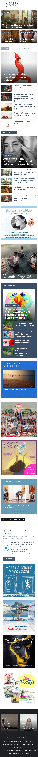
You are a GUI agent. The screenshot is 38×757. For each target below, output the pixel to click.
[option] (19, 27)
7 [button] (20, 511)
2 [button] (12, 511)
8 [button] (22, 511)
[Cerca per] (36, 5)
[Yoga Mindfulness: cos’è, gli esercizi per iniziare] (6, 115)
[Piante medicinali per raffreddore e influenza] (8, 326)
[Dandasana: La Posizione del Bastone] (6, 124)
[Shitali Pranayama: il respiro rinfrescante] (28, 36)
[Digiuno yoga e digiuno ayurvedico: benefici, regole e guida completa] (19, 305)
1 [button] (17, 396)
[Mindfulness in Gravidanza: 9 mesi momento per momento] (6, 198)
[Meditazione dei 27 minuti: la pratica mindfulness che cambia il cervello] (6, 181)
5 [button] (17, 511)
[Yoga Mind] (12, 4)
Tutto (18, 48)
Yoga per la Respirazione (28, 32)
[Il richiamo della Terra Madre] (19, 379)
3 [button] (20, 396)
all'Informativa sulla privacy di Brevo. (22, 554)
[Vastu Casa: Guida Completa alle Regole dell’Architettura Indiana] (19, 19)
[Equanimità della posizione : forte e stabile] (18, 67)
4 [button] (15, 511)
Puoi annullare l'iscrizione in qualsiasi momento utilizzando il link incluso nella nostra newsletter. (18, 537)
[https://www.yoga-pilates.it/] (19, 223)
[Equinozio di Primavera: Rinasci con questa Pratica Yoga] (6, 107)
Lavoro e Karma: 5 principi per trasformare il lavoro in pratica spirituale (24, 172)
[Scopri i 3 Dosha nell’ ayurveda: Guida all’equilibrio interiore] (8, 334)
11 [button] (26, 511)
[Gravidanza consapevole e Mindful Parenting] (6, 189)
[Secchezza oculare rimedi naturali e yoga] (8, 342)
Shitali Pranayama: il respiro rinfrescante (27, 41)
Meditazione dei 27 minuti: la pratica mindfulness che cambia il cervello (25, 181)
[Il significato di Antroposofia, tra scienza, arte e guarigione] (8, 351)
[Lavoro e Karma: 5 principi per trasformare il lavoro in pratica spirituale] (6, 172)
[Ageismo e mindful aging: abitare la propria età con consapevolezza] (18, 152)
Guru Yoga (24, 48)
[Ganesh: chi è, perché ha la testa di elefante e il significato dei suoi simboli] (10, 36)
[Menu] (2, 5)
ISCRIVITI (8, 558)
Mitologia (6, 12)
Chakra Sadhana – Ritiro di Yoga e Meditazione (11, 726)
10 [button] (25, 511)
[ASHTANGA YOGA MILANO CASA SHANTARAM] (19, 494)
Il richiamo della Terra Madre (14, 389)
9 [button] (23, 511)
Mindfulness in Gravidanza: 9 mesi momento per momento (25, 198)
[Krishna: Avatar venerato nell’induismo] (6, 88)
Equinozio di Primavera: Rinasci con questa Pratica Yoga (24, 107)
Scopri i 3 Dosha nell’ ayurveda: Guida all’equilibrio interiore (23, 334)
